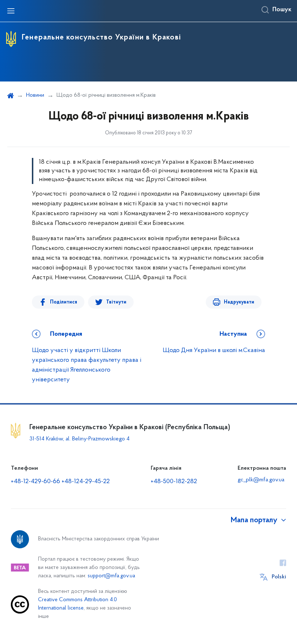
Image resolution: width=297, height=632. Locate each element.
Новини (35, 95)
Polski (279, 577)
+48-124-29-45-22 (86, 481)
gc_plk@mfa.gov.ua (261, 480)
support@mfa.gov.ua (111, 576)
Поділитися (63, 302)
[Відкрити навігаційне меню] (10, 10)
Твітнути (116, 302)
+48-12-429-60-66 (35, 481)
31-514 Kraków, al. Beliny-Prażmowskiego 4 (79, 439)
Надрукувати (239, 302)
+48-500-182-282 (174, 481)
